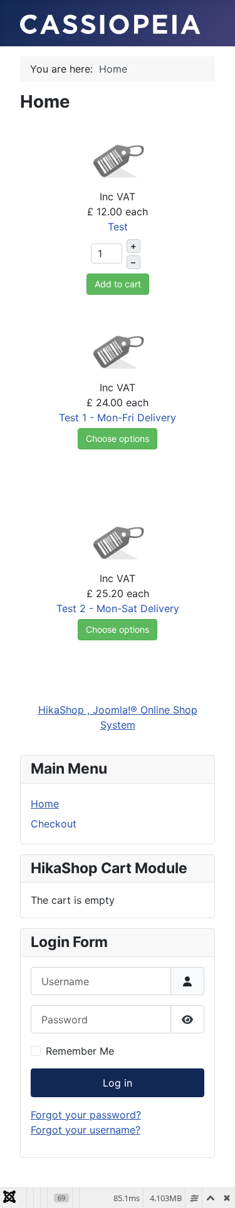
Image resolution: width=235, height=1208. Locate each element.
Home (45, 803)
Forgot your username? (85, 1130)
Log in (117, 1083)
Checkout (53, 823)
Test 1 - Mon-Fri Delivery (117, 417)
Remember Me (80, 1051)
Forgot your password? (86, 1114)
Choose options (117, 438)
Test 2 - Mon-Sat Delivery (117, 608)
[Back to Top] (213, 1185)
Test (118, 226)
